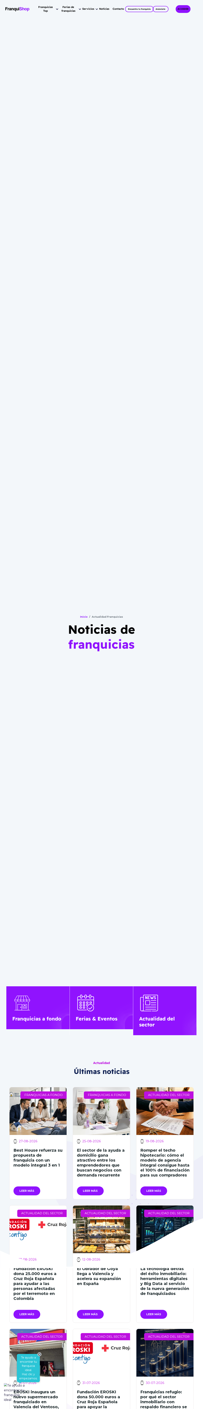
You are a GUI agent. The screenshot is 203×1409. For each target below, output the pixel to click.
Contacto (118, 8)
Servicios (88, 8)
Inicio (84, 616)
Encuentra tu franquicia (139, 9)
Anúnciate (160, 9)
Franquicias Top (45, 9)
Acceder (183, 9)
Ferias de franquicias (68, 9)
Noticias (104, 8)
